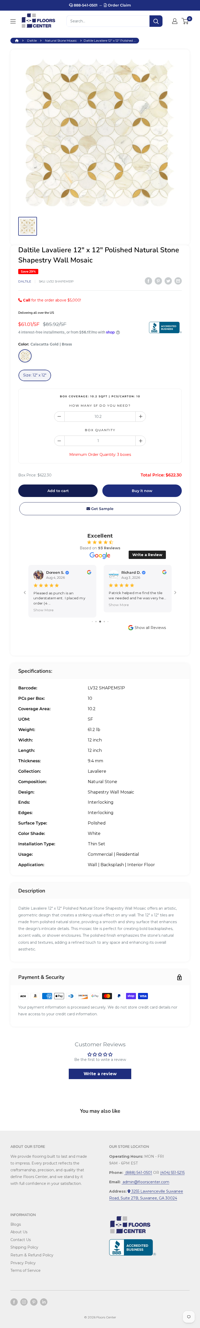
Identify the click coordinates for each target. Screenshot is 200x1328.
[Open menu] (13, 21)
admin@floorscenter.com (145, 1182)
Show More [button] (43, 610)
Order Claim (119, 5)
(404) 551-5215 (172, 1172)
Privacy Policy (23, 1263)
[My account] (174, 21)
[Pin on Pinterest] (158, 280)
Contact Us (20, 1239)
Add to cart (58, 490)
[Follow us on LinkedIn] (43, 1302)
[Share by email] (178, 280)
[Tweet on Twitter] (168, 280)
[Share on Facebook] (148, 280)
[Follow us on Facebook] (14, 1302)
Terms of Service (25, 1270)
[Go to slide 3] (100, 621)
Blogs (15, 1224)
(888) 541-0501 (138, 1172)
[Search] (155, 21)
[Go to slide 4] (104, 621)
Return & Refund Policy (31, 1255)
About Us (18, 1232)
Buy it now (142, 490)
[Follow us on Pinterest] (34, 1302)
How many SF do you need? (100, 405)
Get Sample (102, 508)
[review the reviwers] (89, 573)
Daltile (32, 40)
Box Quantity (100, 430)
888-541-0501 (85, 5)
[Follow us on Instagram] (24, 1302)
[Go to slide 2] (96, 621)
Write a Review (147, 554)
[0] (185, 21)
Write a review (100, 1073)
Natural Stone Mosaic (61, 40)
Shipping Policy (24, 1247)
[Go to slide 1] (92, 621)
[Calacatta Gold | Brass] (25, 355)
